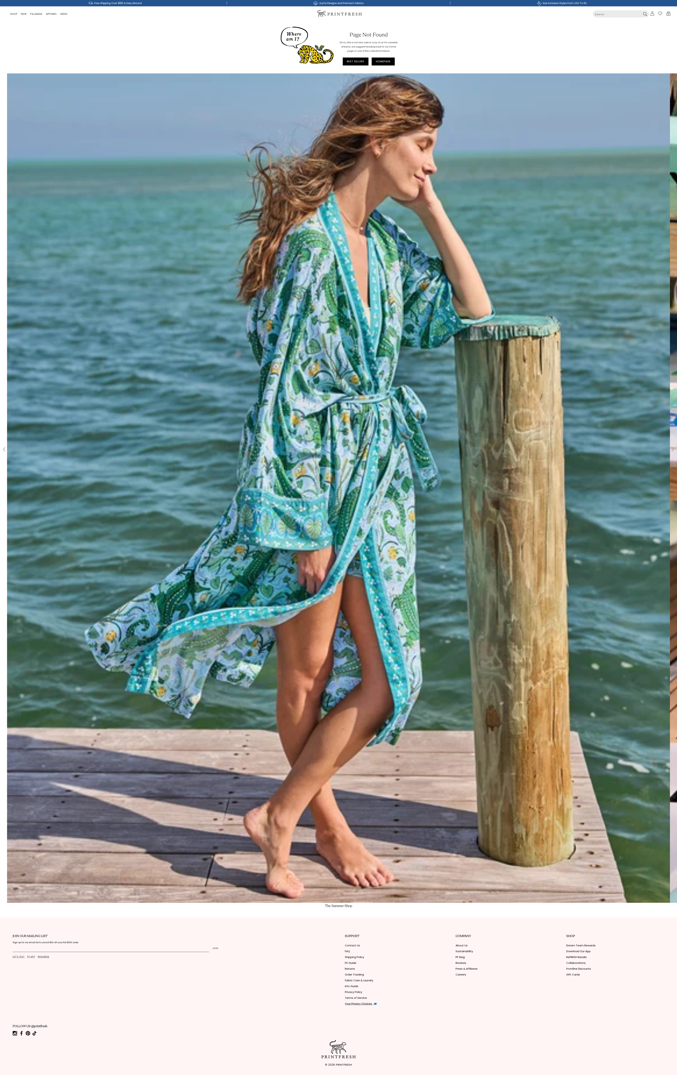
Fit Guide (350, 963)
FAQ (347, 951)
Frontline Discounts (578, 969)
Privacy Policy (353, 992)
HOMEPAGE (383, 61)
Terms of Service (356, 998)
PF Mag (460, 957)
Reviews (461, 963)
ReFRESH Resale (576, 957)
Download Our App (578, 951)
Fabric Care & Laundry (359, 980)
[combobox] (621, 13)
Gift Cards (573, 974)
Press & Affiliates (467, 969)
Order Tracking (354, 974)
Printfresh (344, 1065)
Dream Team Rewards (581, 945)
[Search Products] (645, 13)
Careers (461, 974)
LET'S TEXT (19, 956)
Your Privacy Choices (359, 1003)
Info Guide (351, 986)
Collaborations (576, 963)
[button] (668, 13)
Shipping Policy (354, 957)
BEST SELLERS (355, 61)
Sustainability (464, 951)
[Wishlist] (660, 13)
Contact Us (352, 945)
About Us (462, 945)
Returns (350, 969)
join (215, 948)
